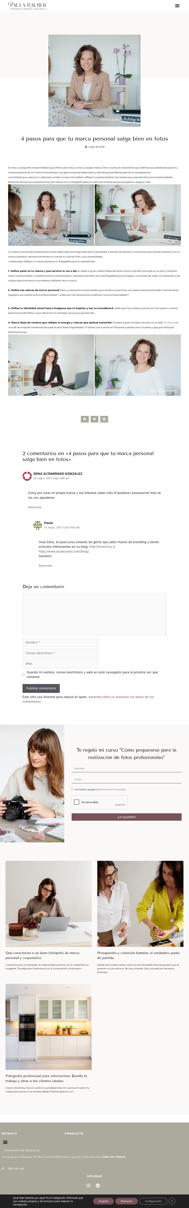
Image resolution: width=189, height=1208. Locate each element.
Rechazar (126, 1201)
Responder (35, 507)
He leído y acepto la (100, 789)
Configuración (153, 1201)
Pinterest (169, 322)
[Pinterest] (98, 1185)
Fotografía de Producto (21, 1150)
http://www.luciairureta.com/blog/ (63, 551)
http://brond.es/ (101, 546)
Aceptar (103, 1201)
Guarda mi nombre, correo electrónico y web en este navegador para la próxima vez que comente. (92, 674)
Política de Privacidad (112, 789)
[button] (177, 5)
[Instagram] (88, 1185)
